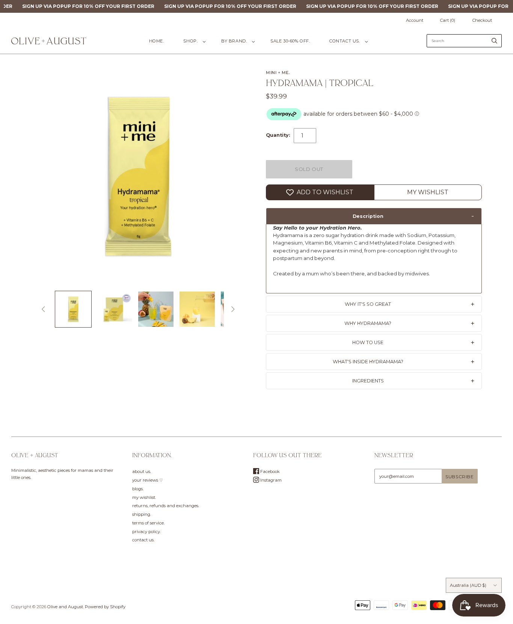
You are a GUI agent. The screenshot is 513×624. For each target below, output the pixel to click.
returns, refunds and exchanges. (165, 505)
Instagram (270, 480)
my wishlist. (144, 497)
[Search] (494, 40)
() (447, 20)
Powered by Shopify (105, 606)
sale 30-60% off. (290, 41)
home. (156, 41)
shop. (190, 41)
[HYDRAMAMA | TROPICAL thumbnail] (73, 309)
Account (414, 20)
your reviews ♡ (147, 480)
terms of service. (148, 523)
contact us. (344, 41)
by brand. (234, 41)
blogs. (137, 488)
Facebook (269, 471)
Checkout (482, 20)
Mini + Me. (278, 72)
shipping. (141, 514)
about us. (141, 471)
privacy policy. (146, 531)
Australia (468, 585)
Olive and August (65, 606)
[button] (374, 216)
